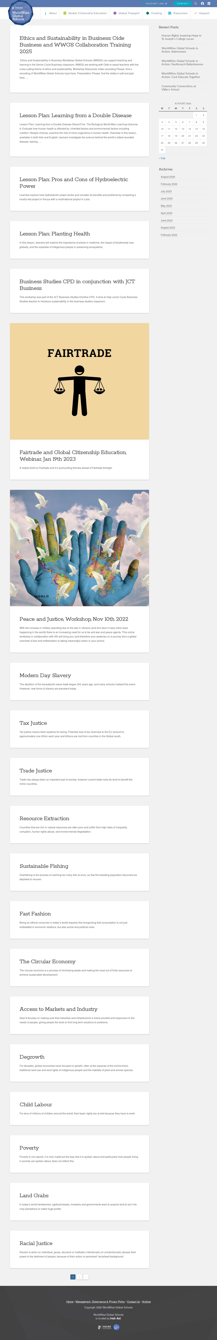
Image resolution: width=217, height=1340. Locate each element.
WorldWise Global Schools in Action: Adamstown (180, 50)
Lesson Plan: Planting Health (55, 234)
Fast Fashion (35, 914)
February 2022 (169, 235)
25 (169, 142)
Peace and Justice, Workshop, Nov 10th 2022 (74, 619)
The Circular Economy (48, 961)
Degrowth (32, 1057)
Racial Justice (36, 1243)
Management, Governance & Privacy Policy (100, 1301)
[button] (195, 3)
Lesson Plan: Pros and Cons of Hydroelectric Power (74, 183)
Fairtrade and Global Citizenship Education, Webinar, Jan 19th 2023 (73, 456)
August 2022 (168, 227)
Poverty (29, 1148)
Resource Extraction (44, 818)
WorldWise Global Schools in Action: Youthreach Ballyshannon (182, 63)
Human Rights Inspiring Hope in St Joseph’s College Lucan (181, 37)
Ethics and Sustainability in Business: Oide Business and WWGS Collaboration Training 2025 (75, 45)
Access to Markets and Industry (59, 1009)
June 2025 (167, 198)
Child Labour (36, 1104)
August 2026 (168, 176)
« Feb (162, 158)
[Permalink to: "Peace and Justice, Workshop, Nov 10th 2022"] (79, 548)
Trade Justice (36, 770)
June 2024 (167, 220)
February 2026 (169, 184)
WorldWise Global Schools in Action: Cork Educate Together (181, 75)
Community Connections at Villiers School (179, 88)
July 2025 (166, 191)
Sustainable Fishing (44, 866)
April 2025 (166, 213)
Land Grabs (34, 1195)
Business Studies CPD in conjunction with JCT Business (77, 285)
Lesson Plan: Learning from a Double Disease (76, 115)
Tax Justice (33, 723)
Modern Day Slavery (45, 675)
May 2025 (166, 206)
